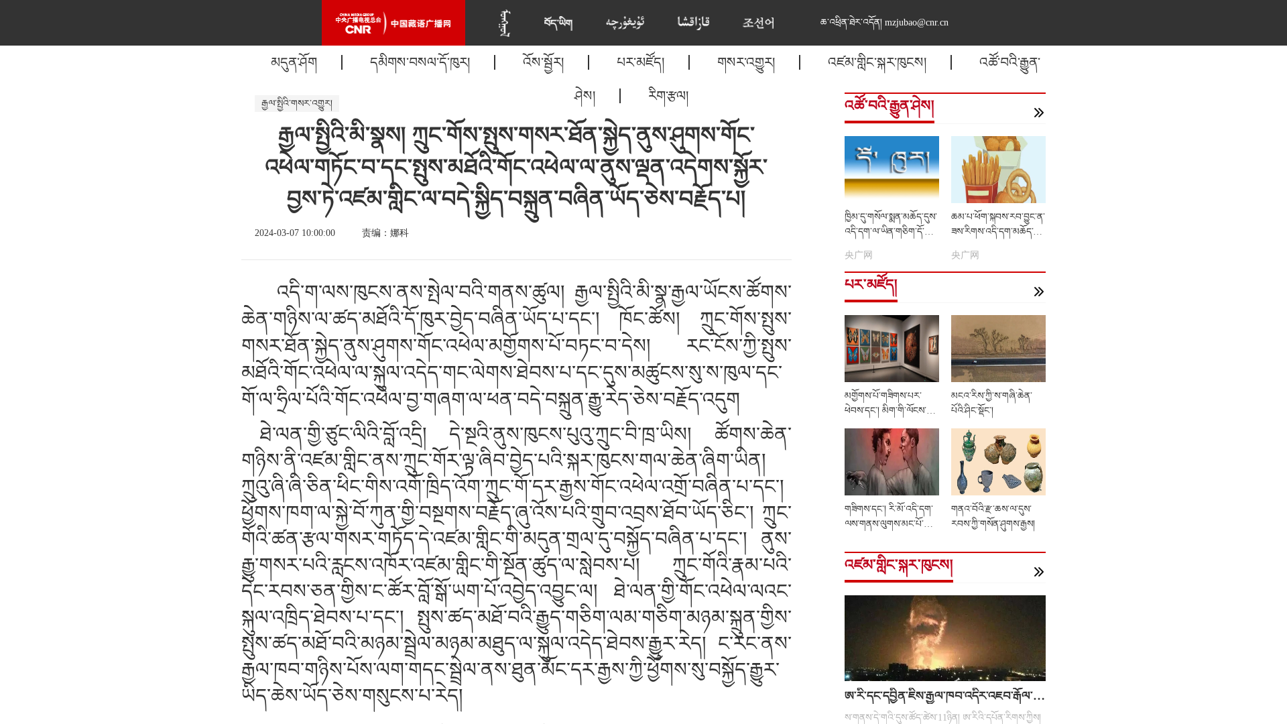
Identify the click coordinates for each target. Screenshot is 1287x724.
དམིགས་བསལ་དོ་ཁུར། (420, 62)
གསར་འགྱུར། (746, 62)
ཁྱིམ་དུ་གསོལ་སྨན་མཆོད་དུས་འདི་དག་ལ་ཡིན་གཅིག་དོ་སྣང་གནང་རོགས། (891, 231)
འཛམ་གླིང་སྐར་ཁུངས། (877, 62)
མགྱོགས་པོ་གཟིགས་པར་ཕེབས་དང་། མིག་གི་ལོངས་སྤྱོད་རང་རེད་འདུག (885, 410)
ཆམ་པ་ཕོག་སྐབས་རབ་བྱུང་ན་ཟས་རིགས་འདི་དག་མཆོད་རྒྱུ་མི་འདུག (998, 231)
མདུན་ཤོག (294, 62)
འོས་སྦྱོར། (543, 62)
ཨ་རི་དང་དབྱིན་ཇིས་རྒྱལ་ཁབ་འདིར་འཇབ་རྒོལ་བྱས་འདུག (959, 696)
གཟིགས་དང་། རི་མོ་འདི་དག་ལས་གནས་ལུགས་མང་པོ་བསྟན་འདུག (889, 524)
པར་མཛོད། (640, 62)
